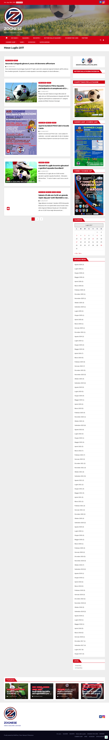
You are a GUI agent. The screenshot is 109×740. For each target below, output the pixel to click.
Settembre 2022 (79, 425)
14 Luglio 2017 (44, 131)
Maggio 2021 (78, 493)
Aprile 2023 (78, 404)
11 (80, 238)
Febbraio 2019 (79, 590)
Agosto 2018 (78, 615)
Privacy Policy (78, 665)
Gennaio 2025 (79, 328)
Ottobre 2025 (78, 302)
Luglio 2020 (78, 531)
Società (15, 60)
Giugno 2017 (78, 654)
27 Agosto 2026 (12, 696)
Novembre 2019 (79, 560)
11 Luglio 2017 (44, 171)
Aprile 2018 (78, 628)
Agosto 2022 (78, 429)
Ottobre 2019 (78, 565)
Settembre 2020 (79, 522)
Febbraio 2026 (79, 290)
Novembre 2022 (79, 417)
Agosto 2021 (78, 480)
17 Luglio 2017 (44, 91)
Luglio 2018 (78, 620)
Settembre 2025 (79, 307)
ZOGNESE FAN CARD (71, 38)
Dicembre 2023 (79, 370)
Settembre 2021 (79, 476)
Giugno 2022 (78, 438)
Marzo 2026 (78, 285)
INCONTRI (36, 38)
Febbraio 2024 (79, 362)
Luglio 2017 (78, 649)
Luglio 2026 (78, 268)
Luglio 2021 (78, 484)
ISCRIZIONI (31, 42)
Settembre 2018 (79, 611)
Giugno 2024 (78, 345)
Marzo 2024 (78, 357)
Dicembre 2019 (79, 556)
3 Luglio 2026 (88, 696)
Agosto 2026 (78, 264)
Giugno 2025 (78, 315)
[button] (100, 40)
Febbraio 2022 (79, 455)
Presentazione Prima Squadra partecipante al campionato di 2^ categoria (52, 88)
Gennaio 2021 (79, 510)
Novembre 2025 (79, 298)
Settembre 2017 (79, 645)
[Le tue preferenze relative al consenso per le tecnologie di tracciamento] (106, 737)
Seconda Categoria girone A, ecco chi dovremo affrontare (30, 64)
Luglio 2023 (78, 391)
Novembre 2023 (79, 374)
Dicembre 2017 (79, 641)
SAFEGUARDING (45, 42)
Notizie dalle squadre (52, 38)
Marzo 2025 (78, 323)
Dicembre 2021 (79, 463)
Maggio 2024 (78, 349)
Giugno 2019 (78, 577)
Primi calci (48, 122)
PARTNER (85, 38)
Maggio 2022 (78, 442)
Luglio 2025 (78, 311)
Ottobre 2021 (78, 472)
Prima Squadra (9, 60)
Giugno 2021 (78, 489)
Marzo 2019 (78, 586)
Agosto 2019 (78, 573)
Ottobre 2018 (78, 607)
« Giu (76, 253)
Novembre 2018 (79, 603)
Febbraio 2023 (79, 412)
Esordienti (41, 162)
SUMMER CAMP (11, 42)
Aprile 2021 (78, 497)
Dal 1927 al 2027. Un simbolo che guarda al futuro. (92, 693)
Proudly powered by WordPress (11, 735)
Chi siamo (14, 38)
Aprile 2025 (78, 319)
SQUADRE (25, 38)
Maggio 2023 (78, 400)
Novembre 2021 (79, 467)
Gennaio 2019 (79, 594)
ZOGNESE (13, 28)
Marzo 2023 (78, 408)
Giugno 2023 (78, 395)
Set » (80, 253)
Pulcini (53, 192)
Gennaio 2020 (79, 552)
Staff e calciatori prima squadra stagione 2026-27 (65, 693)
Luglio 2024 (78, 340)
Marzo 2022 (78, 450)
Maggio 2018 (78, 624)
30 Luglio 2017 (11, 66)
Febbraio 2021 (79, 505)
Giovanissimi (86, 684)
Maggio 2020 (78, 539)
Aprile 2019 (78, 582)
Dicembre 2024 (79, 332)
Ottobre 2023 (78, 378)
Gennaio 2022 (79, 459)
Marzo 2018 (78, 632)
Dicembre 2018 (79, 599)
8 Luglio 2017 (44, 200)
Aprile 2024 (78, 353)
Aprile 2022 (78, 446)
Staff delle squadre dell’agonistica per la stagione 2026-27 (41, 693)
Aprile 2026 (78, 281)
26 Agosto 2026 (38, 696)
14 (93, 238)
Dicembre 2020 (79, 514)
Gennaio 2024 (79, 366)
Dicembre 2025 (79, 294)
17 (76, 242)
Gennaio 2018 (79, 637)
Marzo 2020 (78, 544)
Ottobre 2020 (78, 518)
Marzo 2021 (78, 501)
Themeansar (30, 735)
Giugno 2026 (78, 273)
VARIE (22, 42)
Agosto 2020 (78, 527)
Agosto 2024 (78, 336)
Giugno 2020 (78, 535)
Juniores (35, 689)
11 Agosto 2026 (63, 696)
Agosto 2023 (78, 387)
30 (101, 245)
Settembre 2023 (79, 383)
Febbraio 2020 (79, 548)
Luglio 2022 (78, 434)
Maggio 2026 (78, 277)
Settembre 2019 (79, 569)
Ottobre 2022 (78, 421)
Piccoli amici (42, 122)
